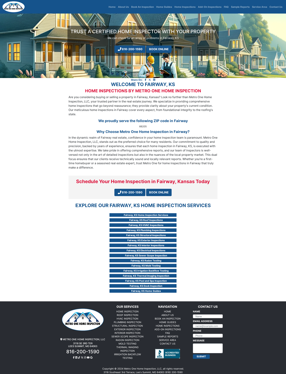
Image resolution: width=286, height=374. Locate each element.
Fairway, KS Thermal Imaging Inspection (146, 275)
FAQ (167, 332)
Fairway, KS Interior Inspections (146, 245)
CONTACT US (167, 343)
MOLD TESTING (127, 343)
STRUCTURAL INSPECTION (127, 325)
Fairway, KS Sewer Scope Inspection (146, 255)
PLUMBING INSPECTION (127, 322)
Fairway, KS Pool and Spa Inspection (146, 280)
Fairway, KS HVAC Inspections (146, 225)
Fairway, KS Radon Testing (146, 260)
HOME (167, 311)
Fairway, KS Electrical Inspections (146, 250)
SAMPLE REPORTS (167, 336)
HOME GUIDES (167, 322)
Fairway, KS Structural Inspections (146, 235)
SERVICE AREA (167, 340)
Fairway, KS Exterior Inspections (146, 240)
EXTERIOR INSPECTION (127, 329)
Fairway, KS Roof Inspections (146, 220)
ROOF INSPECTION (127, 315)
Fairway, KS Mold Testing (146, 265)
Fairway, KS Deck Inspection (146, 285)
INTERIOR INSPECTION (127, 332)
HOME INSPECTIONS (167, 325)
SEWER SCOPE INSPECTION (127, 336)
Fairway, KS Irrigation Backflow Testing (146, 270)
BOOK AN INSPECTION (168, 318)
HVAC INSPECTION (127, 318)
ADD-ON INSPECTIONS (167, 329)
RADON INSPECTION (127, 340)
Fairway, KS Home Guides (146, 290)
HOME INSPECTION (127, 311)
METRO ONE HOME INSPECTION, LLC (83, 339)
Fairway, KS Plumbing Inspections (146, 230)
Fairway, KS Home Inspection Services (146, 215)
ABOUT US (167, 315)
